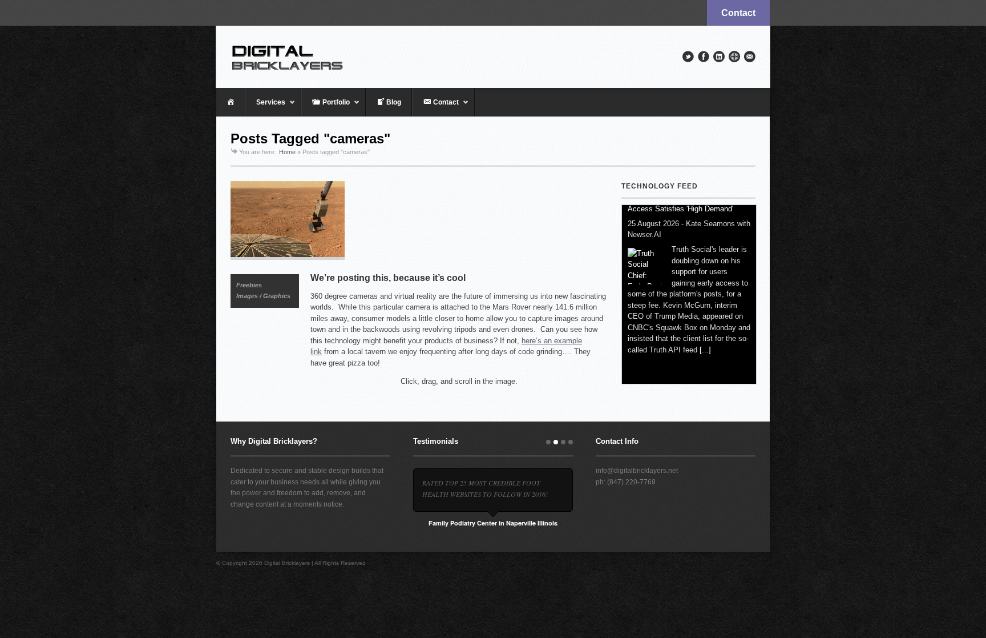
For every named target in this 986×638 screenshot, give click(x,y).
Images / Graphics (263, 295)
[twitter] (688, 56)
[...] (705, 368)
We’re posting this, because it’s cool (388, 278)
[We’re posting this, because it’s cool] (419, 220)
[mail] (749, 56)
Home (287, 152)
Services (265, 107)
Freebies (249, 285)
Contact (738, 13)
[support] (734, 56)
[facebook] (703, 56)
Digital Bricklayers (287, 563)
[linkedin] (719, 56)
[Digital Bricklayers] (493, 56)
